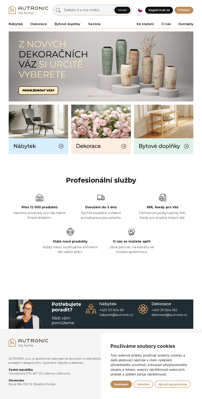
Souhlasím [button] (121, 384)
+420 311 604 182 (164, 310)
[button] (140, 10)
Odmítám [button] (143, 384)
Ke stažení (145, 24)
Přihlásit (184, 10)
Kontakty (186, 24)
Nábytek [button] (16, 24)
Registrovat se (159, 10)
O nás (166, 24)
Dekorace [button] (39, 24)
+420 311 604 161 (111, 310)
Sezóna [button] (94, 24)
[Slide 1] (97, 96)
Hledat (122, 10)
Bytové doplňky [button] (67, 24)
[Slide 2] (105, 96)
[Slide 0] (90, 96)
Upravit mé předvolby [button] (172, 384)
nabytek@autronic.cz (116, 315)
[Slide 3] (112, 96)
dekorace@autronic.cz (169, 315)
